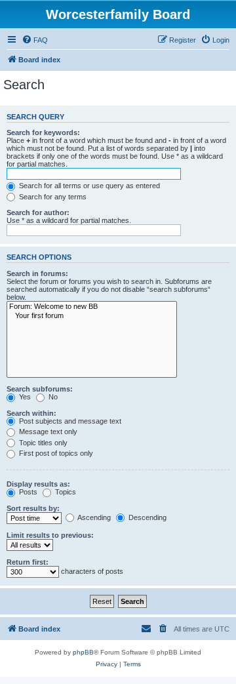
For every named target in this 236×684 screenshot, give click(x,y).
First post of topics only (55, 453)
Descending (147, 517)
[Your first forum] (92, 316)
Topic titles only (42, 443)
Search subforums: (40, 389)
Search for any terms (52, 197)
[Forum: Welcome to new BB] (92, 307)
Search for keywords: (43, 132)
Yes (24, 397)
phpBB (83, 652)
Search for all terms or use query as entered (88, 186)
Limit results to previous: (50, 535)
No (52, 397)
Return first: (28, 562)
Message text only (47, 431)
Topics (64, 492)
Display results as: (38, 484)
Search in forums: (37, 273)
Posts (27, 492)
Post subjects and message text (69, 421)
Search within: (31, 413)
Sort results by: (33, 508)
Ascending (93, 517)
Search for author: (38, 212)
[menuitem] (35, 40)
